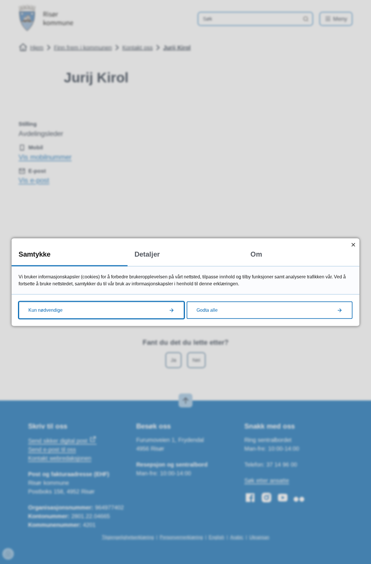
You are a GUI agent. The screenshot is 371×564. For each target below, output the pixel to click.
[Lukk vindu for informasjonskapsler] (353, 244)
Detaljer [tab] (147, 254)
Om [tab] (256, 254)
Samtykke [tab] (34, 254)
